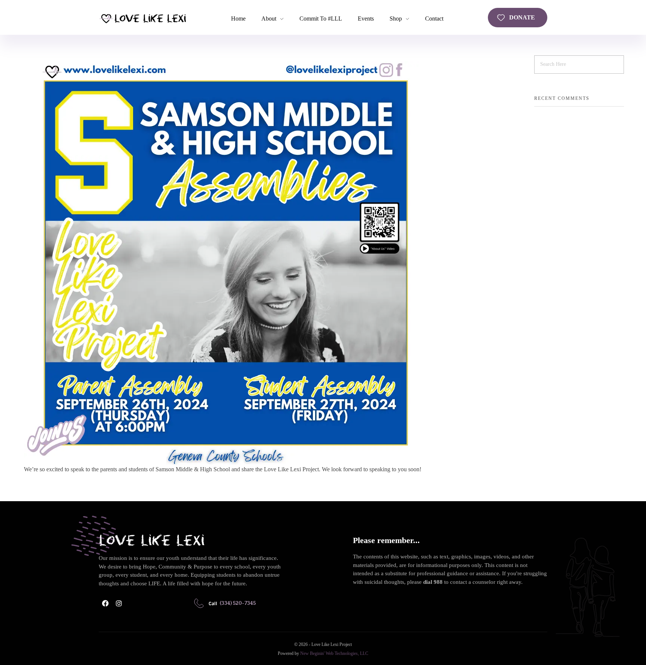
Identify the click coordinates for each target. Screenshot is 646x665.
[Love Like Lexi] (142, 18)
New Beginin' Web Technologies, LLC (334, 653)
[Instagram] (119, 603)
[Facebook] (105, 603)
